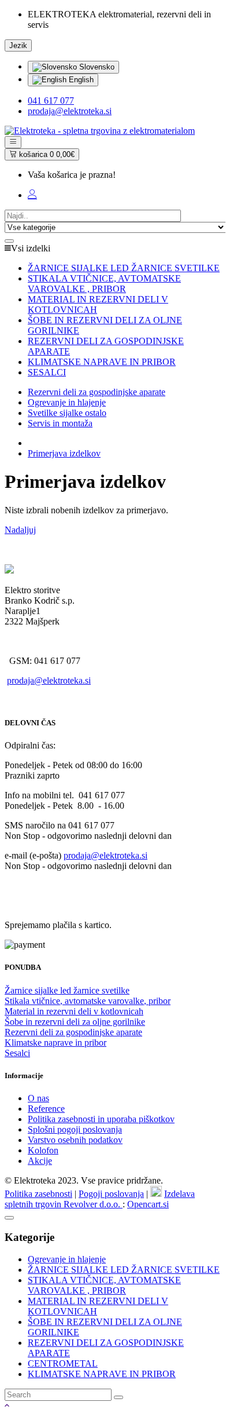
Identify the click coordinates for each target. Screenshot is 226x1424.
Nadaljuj (20, 530)
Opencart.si (148, 1204)
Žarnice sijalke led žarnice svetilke (67, 990)
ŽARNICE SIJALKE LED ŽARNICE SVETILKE (124, 1270)
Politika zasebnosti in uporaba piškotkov (101, 1119)
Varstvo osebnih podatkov (75, 1140)
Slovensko (95, 67)
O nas (38, 1098)
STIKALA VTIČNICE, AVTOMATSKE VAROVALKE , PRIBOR (104, 1285)
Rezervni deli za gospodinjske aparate (73, 1032)
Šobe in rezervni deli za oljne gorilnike (75, 1022)
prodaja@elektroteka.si (70, 111)
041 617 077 (51, 100)
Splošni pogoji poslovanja (75, 1129)
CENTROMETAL (63, 1363)
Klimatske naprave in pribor (55, 1042)
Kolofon (43, 1150)
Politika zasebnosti (38, 1194)
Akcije (40, 1161)
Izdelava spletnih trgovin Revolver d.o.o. (100, 1199)
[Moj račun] (32, 195)
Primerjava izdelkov (64, 453)
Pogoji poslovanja (111, 1194)
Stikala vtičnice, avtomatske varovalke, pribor (88, 1001)
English (80, 79)
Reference (46, 1108)
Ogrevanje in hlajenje (67, 1259)
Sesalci (17, 1053)
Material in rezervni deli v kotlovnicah (74, 1011)
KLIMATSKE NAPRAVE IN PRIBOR (102, 1374)
